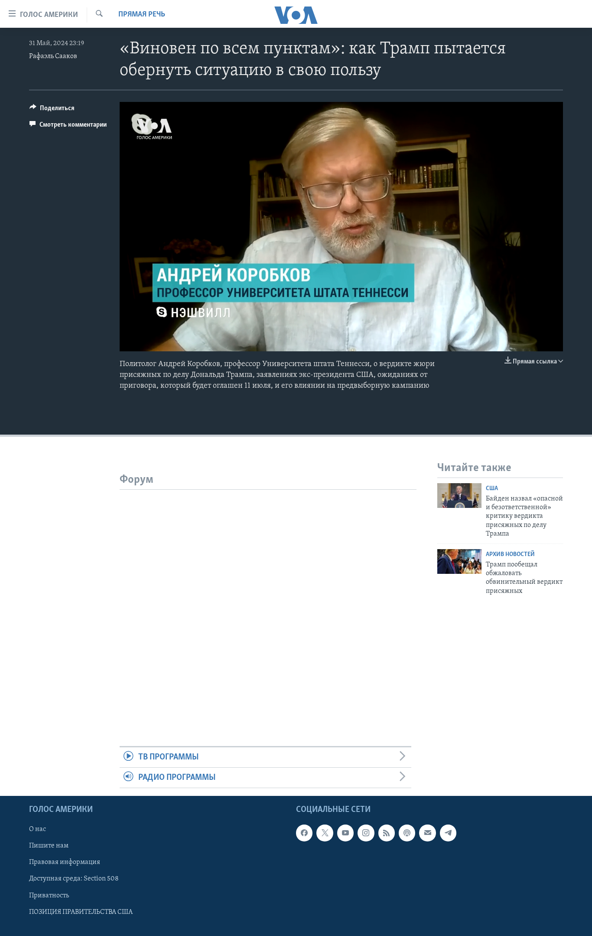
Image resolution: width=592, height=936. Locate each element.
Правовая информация (64, 862)
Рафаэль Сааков (53, 56)
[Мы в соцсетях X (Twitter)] (324, 833)
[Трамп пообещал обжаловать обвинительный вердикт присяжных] (459, 561)
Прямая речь (141, 15)
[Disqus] (268, 598)
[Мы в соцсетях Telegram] (448, 833)
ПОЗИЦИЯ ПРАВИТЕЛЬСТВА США (81, 912)
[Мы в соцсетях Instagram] (366, 833)
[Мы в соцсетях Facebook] (304, 833)
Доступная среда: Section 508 (74, 879)
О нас (37, 829)
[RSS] (386, 833)
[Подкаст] (407, 833)
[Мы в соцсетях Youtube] (345, 833)
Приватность (49, 895)
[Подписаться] (427, 833)
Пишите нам (48, 846)
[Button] (52, 110)
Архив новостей (510, 554)
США (492, 488)
